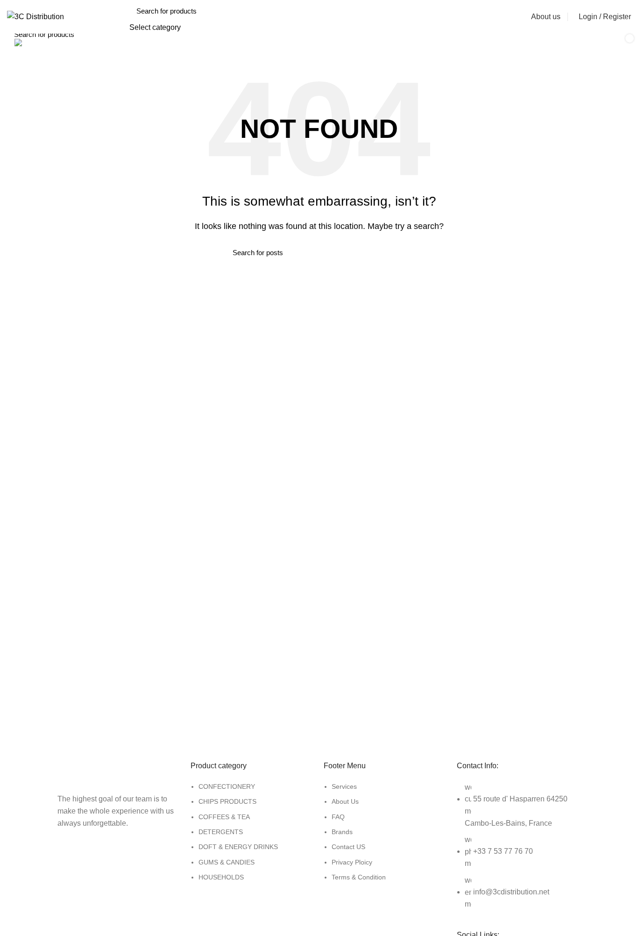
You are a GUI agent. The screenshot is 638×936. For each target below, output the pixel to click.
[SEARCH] (453, 17)
